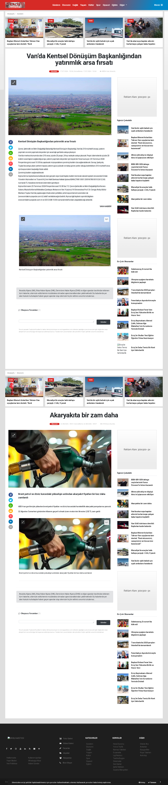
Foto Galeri (68, 738)
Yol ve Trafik (118, 747)
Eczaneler (117, 752)
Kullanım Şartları (34, 758)
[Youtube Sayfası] (21, 749)
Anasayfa (11, 14)
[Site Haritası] (35, 749)
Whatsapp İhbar (34, 761)
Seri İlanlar (117, 764)
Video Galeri (68, 743)
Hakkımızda (11, 758)
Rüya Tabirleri (145, 752)
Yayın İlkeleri (12, 761)
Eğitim (115, 5)
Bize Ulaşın (67, 763)
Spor (98, 5)
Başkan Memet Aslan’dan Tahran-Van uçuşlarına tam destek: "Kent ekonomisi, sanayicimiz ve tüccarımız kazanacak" (142, 142)
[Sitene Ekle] (40, 749)
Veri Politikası (12, 763)
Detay (142, 782)
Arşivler (66, 753)
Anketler (143, 747)
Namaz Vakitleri (119, 750)
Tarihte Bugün (119, 758)
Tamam (153, 782)
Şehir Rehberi (118, 767)
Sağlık (75, 5)
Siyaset (106, 5)
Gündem (56, 5)
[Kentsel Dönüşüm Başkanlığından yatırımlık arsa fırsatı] (65, 240)
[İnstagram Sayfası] (17, 749)
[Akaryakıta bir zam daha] (59, 459)
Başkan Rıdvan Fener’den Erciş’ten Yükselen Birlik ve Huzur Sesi (142, 312)
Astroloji (143, 755)
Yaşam (83, 5)
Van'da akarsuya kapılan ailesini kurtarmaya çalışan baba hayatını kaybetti (142, 178)
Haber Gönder (33, 763)
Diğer (122, 5)
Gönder (103, 322)
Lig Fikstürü (117, 755)
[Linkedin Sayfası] (26, 749)
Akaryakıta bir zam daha (141, 199)
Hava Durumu (118, 744)
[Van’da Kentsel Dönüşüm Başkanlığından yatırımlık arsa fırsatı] (59, 106)
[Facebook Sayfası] (7, 749)
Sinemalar (117, 761)
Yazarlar (66, 748)
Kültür (91, 5)
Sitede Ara (144, 744)
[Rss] (31, 749)
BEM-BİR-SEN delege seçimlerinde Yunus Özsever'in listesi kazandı (142, 167)
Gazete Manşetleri (120, 770)
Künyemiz (67, 758)
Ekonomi (66, 5)
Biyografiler (144, 750)
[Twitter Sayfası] (12, 749)
